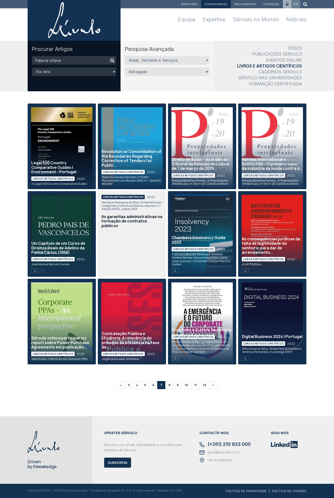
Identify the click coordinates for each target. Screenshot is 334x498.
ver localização (219, 460)
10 (186, 385)
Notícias (296, 19)
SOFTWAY (175, 490)
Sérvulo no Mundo (256, 19)
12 (204, 385)
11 (195, 385)
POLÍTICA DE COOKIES (289, 491)
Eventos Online (284, 60)
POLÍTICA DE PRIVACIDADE (246, 491)
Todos (295, 48)
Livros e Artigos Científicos (269, 66)
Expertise (214, 19)
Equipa (186, 19)
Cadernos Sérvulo (280, 71)
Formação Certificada (275, 83)
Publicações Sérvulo (277, 54)
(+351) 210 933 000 (228, 444)
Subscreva (117, 462)
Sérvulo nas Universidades (270, 77)
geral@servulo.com (223, 452)
